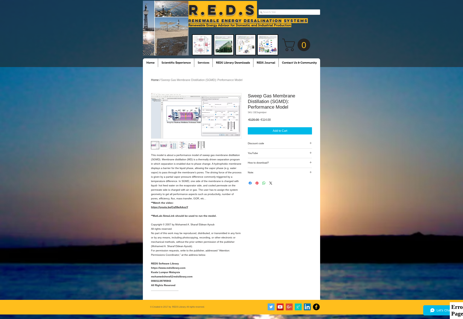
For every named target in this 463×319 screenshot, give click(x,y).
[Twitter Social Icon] (271, 306)
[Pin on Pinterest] (257, 183)
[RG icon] (298, 306)
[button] (297, 44)
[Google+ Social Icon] (289, 306)
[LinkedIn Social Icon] (307, 306)
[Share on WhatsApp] (264, 183)
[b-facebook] (316, 306)
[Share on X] (271, 183)
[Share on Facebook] (250, 183)
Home (155, 80)
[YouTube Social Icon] (280, 306)
